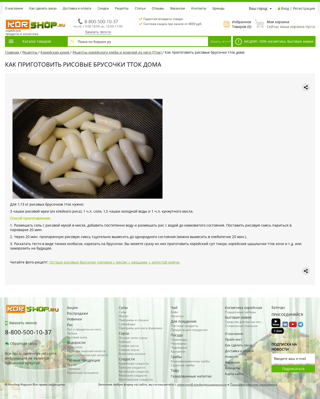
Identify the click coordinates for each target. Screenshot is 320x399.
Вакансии (177, 8)
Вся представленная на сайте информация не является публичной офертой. (30, 358)
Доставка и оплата (77, 8)
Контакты (198, 8)
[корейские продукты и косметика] (7, 16)
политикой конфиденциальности (202, 384)
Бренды (218, 8)
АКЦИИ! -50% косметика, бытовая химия (278, 41)
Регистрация (304, 8)
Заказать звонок (98, 31)
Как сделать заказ (42, 8)
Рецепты (121, 8)
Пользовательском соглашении (253, 384)
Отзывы (158, 8)
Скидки (103, 8)
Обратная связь (24, 343)
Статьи (140, 8)
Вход (285, 8)
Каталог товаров (36, 41)
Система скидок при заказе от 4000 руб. (173, 24)
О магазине (14, 8)
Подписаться (293, 368)
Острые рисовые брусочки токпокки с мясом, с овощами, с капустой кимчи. (115, 262)
